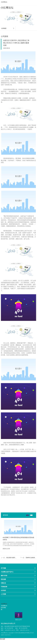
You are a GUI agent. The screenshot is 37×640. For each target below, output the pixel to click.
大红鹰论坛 (4, 2)
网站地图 (2, 639)
